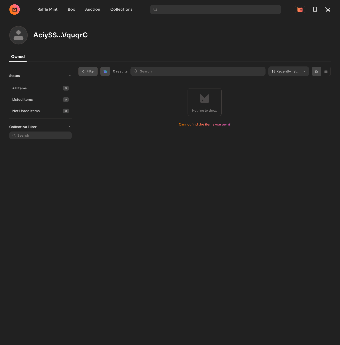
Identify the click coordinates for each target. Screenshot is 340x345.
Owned (18, 56)
